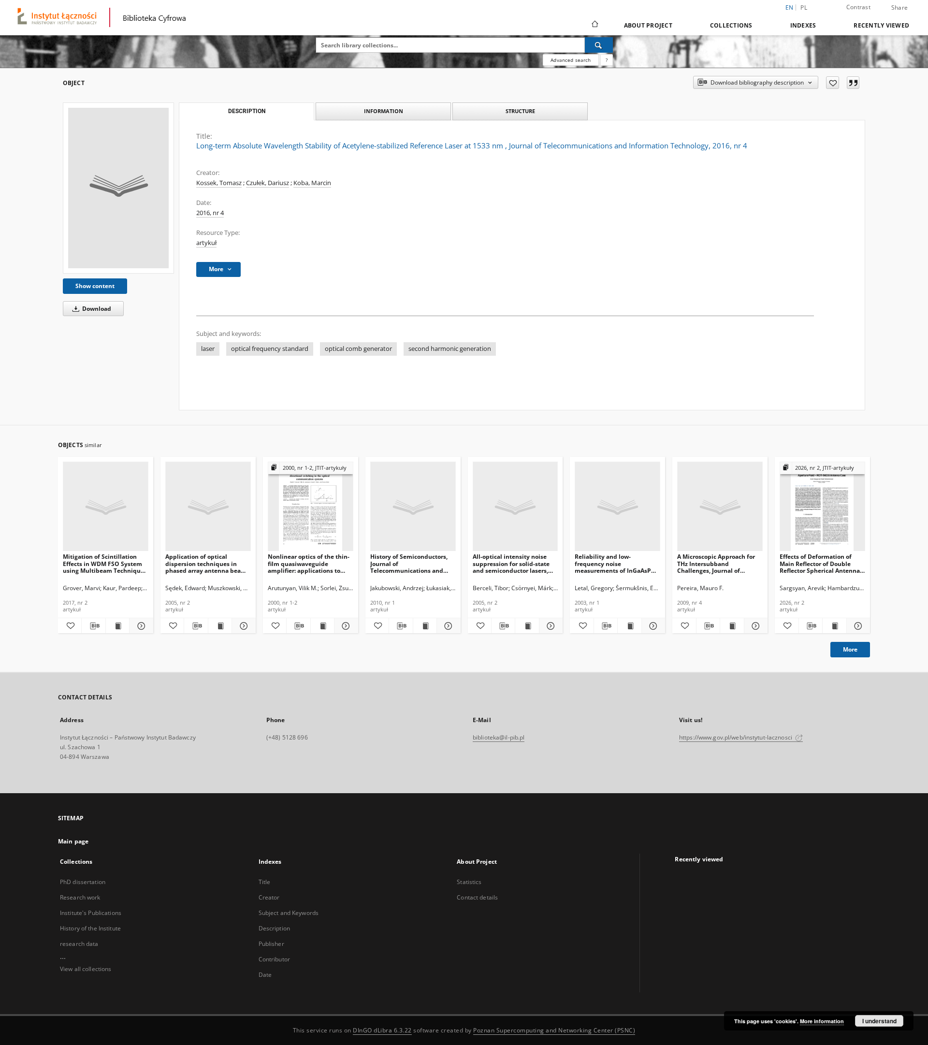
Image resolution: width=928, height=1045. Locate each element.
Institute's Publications (90, 913)
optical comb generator (358, 349)
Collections (731, 25)
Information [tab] (383, 111)
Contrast (858, 7)
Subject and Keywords (289, 913)
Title (265, 882)
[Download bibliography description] (93, 626)
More (850, 649)
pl (803, 7)
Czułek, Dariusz (267, 183)
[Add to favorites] (832, 82)
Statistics (469, 882)
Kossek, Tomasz (219, 183)
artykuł (206, 243)
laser (208, 349)
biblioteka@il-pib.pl (498, 737)
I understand (879, 1020)
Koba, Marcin (312, 183)
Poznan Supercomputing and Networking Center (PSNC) (554, 1030)
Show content (95, 286)
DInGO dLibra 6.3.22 (382, 1030)
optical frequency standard (269, 349)
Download (96, 309)
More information (822, 1021)
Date (265, 975)
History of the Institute (90, 928)
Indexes (803, 25)
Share (899, 8)
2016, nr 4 (210, 213)
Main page (73, 841)
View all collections (85, 969)
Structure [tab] (520, 111)
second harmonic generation (449, 349)
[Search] (599, 45)
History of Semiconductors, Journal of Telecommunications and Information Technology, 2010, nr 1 (409, 563)
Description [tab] (246, 111)
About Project (648, 25)
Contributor (274, 959)
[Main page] (594, 25)
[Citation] (853, 82)
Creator (269, 897)
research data (79, 944)
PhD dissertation (82, 882)
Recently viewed (881, 25)
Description (274, 928)
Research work (80, 897)
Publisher (271, 944)
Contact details (477, 897)
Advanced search (571, 60)
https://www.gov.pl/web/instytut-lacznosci (736, 737)
